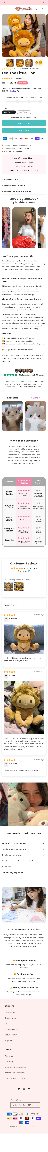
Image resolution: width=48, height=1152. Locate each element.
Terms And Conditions (15, 1072)
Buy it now (24, 130)
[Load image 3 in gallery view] (29, 63)
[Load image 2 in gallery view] (20, 63)
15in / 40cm (24, 112)
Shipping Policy (12, 1029)
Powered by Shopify (31, 1127)
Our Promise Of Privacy (15, 1078)
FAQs (7, 1024)
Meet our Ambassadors (15, 1067)
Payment (9, 1040)
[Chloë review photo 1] (24, 707)
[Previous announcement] (4, 2)
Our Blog (9, 1061)
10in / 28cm (9, 112)
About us (9, 1056)
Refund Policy (11, 1035)
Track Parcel (10, 1018)
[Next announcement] (43, 2)
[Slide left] (2, 62)
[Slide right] (45, 62)
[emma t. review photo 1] (24, 639)
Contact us (10, 1012)
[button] (5, 9)
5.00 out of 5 (30, 568)
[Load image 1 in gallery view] (10, 63)
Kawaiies (19, 1127)
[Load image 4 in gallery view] (38, 63)
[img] (9, 615)
